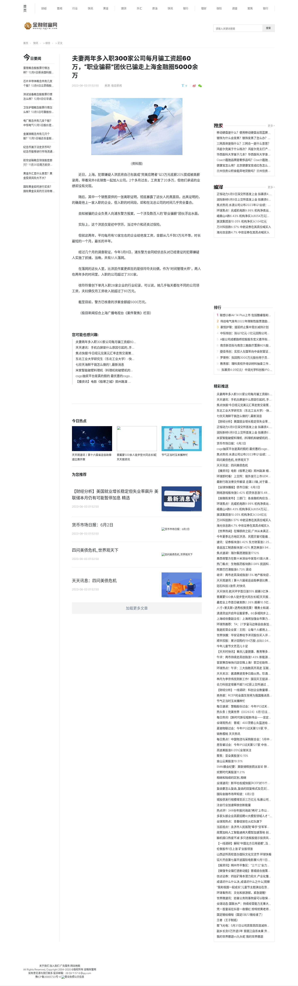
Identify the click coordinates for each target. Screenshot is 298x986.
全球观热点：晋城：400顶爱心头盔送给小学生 (246, 722)
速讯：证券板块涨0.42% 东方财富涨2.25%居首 (247, 542)
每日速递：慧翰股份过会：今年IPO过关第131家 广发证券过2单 (257, 706)
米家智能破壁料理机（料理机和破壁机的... (104, 370)
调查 (234, 8)
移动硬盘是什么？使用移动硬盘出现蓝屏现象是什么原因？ (253, 132)
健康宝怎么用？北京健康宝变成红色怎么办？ (245, 165)
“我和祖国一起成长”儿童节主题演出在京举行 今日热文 (251, 887)
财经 (44, 8)
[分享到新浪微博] (194, 85)
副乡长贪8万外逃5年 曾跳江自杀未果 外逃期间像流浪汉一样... (256, 931)
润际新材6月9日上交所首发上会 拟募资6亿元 (245, 199)
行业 (75, 8)
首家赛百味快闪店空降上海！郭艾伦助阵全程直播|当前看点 (254, 662)
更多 (270, 125)
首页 (25, 8)
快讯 (90, 8)
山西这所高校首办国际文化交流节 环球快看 (244, 854)
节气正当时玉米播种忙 (231, 701)
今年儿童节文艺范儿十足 (232, 646)
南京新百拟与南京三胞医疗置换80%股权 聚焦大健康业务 (256, 345)
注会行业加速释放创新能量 (234, 805)
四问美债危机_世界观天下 (233, 459)
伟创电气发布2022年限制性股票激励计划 (246, 321)
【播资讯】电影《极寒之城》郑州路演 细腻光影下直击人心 (254, 470)
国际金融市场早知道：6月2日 (235, 794)
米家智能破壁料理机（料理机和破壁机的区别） (246, 438)
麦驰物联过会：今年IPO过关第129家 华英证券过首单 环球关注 (256, 728)
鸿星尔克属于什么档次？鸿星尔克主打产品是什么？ (249, 149)
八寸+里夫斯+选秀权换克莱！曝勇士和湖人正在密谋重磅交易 (255, 607)
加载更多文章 (137, 608)
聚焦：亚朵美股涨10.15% (232, 755)
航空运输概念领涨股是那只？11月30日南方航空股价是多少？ (38, 164)
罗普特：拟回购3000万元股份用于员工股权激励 (250, 357)
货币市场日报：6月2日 (231, 443)
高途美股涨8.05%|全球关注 (234, 750)
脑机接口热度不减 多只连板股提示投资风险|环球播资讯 (251, 837)
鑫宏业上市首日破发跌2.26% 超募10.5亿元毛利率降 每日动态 (256, 602)
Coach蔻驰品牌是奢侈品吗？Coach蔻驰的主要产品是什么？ (255, 160)
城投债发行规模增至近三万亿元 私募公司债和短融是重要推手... (257, 799)
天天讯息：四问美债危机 (232, 465)
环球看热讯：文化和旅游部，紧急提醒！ (242, 892)
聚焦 (250, 8)
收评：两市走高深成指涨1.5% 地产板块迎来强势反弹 (250, 575)
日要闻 (32, 57)
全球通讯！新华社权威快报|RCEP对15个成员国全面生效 (252, 783)
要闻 (59, 8)
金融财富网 (90, 969)
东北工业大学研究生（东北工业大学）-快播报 (246, 410)
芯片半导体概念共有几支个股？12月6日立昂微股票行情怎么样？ (38, 85)
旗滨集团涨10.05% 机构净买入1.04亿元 (242, 221)
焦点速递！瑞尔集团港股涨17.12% (238, 553)
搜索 (268, 28)
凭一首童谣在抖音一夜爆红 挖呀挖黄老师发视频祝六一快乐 (254, 909)
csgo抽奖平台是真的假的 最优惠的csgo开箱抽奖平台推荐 (253, 448)
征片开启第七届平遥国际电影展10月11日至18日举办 (249, 859)
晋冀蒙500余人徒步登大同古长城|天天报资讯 (245, 596)
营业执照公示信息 (74, 976)
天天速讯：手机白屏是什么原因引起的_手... (105, 347)
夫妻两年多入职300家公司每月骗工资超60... (106, 342)
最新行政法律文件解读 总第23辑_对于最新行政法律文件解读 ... (257, 481)
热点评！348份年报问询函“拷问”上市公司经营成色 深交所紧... (256, 810)
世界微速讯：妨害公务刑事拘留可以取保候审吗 (246, 898)
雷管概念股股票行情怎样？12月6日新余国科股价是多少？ (38, 72)
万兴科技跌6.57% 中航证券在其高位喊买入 (244, 226)
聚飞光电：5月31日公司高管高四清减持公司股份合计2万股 (254, 925)
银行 (185, 8)
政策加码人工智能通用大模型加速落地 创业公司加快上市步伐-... (257, 832)
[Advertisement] (256, 85)
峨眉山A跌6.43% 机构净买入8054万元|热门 (245, 216)
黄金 (105, 8)
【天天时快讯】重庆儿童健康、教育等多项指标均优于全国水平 (256, 651)
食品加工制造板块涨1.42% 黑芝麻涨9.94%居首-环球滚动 (253, 547)
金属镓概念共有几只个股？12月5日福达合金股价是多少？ (38, 138)
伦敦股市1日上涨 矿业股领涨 (235, 848)
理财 (203, 8)
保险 (219, 8)
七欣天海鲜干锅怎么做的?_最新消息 (100, 364)
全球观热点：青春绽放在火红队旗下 (239, 821)
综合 (47, 43)
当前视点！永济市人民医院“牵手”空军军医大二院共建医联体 (255, 827)
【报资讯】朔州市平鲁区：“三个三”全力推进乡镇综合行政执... (256, 865)
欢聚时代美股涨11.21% (231, 772)
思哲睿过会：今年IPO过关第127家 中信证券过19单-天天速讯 (255, 744)
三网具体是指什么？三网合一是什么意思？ (244, 143)
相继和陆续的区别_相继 (231, 777)
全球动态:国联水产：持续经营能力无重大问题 (245, 903)
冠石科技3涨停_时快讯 (231, 585)
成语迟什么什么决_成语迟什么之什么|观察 (243, 881)
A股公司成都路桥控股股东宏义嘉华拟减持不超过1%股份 (255, 339)
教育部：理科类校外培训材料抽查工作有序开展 (250, 363)
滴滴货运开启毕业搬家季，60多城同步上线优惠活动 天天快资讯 (257, 613)
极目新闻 (116, 85)
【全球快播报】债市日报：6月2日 (238, 487)
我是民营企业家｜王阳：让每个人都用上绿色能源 (248, 629)
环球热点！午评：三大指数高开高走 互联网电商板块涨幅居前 (255, 668)
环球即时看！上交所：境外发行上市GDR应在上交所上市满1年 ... (257, 476)
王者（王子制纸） (228, 920)
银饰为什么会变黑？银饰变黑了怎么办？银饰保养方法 (251, 138)
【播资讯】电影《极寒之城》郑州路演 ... (103, 382)
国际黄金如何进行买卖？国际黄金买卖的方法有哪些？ (37, 191)
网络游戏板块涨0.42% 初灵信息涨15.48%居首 (246, 492)
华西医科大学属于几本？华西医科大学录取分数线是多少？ (253, 154)
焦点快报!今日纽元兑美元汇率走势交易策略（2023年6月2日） (257, 405)
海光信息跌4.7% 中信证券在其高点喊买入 (243, 232)
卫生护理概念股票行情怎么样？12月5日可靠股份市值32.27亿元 (38, 112)
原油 (155, 8)
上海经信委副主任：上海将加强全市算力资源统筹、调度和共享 (256, 618)
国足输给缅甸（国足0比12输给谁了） (240, 914)
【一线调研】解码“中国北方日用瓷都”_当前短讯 (247, 843)
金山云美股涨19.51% (230, 761)
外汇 (139, 8)
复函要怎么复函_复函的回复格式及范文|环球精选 (247, 788)
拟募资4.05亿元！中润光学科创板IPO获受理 (250, 369)
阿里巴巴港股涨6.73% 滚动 (234, 569)
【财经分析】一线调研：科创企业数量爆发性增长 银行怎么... (255, 690)
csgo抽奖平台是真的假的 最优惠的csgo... (104, 376)
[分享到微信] (200, 85)
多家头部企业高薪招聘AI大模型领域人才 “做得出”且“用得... (254, 816)
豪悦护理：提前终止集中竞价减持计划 (244, 327)
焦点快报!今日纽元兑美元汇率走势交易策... (105, 353)
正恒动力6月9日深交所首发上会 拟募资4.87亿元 (247, 194)
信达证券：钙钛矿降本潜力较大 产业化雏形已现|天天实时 (253, 876)
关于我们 (44, 965)
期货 (123, 8)
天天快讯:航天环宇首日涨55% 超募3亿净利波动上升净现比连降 (257, 591)
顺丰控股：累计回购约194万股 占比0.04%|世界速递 (250, 640)
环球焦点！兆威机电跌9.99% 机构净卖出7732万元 (249, 210)
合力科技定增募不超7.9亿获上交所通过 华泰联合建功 (250, 684)
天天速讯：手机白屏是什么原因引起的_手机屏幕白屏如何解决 (256, 399)
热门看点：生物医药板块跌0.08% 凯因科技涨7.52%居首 (252, 564)
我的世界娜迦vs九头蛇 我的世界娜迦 (240, 936)
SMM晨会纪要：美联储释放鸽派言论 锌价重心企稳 (249, 766)
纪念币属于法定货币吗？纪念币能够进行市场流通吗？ (37, 151)
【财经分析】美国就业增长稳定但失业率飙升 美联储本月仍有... (257, 421)
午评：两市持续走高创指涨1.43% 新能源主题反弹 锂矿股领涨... (257, 657)
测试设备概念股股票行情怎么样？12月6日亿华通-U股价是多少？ (39, 99)
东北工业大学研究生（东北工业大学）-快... (105, 359)
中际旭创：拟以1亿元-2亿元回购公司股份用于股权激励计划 (257, 333)
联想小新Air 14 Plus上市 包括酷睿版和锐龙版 (248, 315)
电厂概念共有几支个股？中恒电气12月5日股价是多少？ (38, 125)
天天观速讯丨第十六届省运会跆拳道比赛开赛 (245, 580)
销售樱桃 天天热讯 (228, 733)
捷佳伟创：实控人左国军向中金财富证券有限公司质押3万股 (258, 351)
